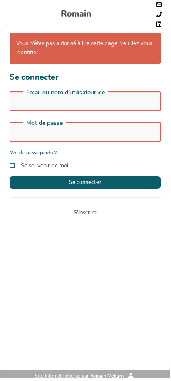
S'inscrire (85, 213)
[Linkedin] (158, 25)
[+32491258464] (159, 15)
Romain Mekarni (107, 376)
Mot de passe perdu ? (33, 153)
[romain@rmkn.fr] (159, 5)
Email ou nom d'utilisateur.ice (65, 93)
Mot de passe (44, 123)
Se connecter (85, 182)
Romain (76, 14)
